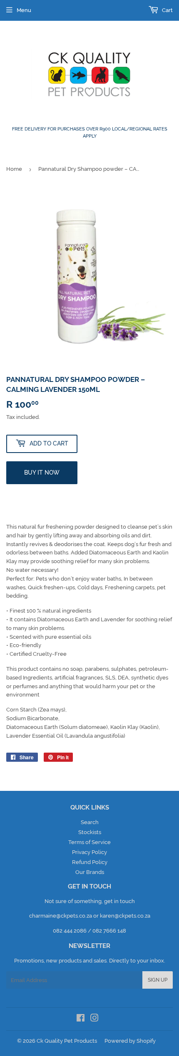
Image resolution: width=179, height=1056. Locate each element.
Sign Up (157, 980)
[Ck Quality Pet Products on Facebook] (80, 1019)
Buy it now (42, 472)
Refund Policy (89, 862)
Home (14, 169)
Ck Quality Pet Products (67, 1041)
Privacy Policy (89, 852)
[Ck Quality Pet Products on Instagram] (94, 1019)
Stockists (89, 832)
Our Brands (89, 872)
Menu (24, 10)
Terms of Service (89, 842)
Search (90, 822)
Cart (167, 10)
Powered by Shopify (130, 1041)
